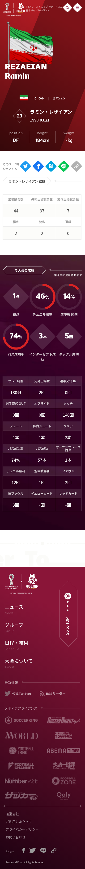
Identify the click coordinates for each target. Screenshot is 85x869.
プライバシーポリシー (22, 829)
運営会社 (12, 813)
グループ (14, 627)
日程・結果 (16, 645)
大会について (19, 663)
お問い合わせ (16, 837)
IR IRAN (38, 98)
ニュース (14, 609)
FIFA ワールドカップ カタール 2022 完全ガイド (45, 8)
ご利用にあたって (19, 821)
